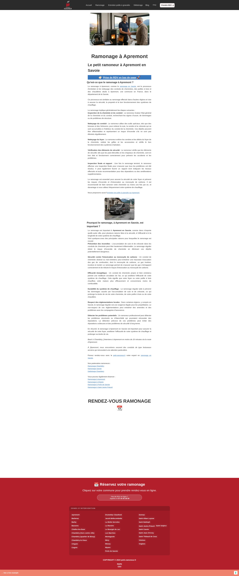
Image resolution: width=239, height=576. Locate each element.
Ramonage (99, 5)
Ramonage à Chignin (96, 382)
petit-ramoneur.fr (119, 355)
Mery (107, 540)
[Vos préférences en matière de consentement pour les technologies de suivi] (236, 573)
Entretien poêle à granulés (119, 5)
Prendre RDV (166, 5)
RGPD (119, 564)
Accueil (89, 5)
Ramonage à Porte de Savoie (99, 385)
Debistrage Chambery (96, 371)
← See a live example (9, 573)
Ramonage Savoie (95, 369)
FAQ (154, 5)
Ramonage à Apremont (96, 379)
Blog (147, 5)
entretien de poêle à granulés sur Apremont (123, 193)
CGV (119, 566)
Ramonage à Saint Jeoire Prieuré (100, 387)
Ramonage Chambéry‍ (96, 366)
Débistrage (138, 5)
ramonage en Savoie (128, 86)
